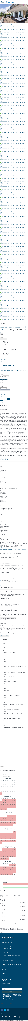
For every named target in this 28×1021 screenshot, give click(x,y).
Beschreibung (3, 338)
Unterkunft (5, 364)
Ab (0, 373)
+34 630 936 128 (7, 946)
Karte (4, 366)
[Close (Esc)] (0, 766)
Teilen (2, 334)
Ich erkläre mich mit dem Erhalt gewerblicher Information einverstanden (11, 999)
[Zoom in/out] (3, 766)
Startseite (4, 968)
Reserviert (5, 882)
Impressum (4, 982)
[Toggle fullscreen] (2, 766)
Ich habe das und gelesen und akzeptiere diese (12, 995)
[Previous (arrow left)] (0, 337)
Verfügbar (5, 885)
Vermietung (4, 970)
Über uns (4, 969)
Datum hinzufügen (4, 379)
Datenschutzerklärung (6, 983)
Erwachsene (2, 380)
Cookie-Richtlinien (5, 980)
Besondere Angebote (6, 972)
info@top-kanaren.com (9, 950)
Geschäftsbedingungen (6, 979)
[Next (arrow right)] (2, 337)
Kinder (1, 386)
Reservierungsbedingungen (8, 365)
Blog (3, 974)
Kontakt (3, 973)
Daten (1, 376)
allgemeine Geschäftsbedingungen (10, 995)
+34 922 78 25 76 (8, 945)
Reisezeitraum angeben (5, 389)
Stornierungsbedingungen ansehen (8, 618)
